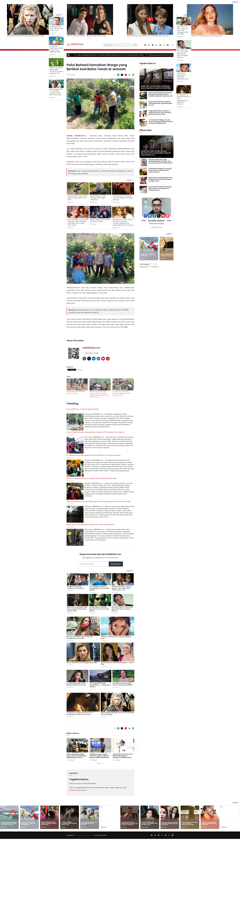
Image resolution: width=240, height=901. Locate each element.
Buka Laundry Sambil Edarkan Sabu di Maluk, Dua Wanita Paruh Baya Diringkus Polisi (160, 179)
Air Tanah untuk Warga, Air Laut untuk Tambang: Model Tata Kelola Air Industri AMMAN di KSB (160, 121)
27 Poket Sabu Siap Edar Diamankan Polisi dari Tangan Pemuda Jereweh (121, 393)
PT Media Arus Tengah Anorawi (84, 835)
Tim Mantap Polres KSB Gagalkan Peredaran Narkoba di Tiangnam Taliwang (93, 455)
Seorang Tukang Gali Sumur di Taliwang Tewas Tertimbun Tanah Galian (92, 478)
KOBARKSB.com (91, 347)
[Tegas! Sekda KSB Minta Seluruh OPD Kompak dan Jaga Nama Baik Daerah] (143, 107)
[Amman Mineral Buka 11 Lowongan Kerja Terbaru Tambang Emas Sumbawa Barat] (143, 174)
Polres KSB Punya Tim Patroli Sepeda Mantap (83, 409)
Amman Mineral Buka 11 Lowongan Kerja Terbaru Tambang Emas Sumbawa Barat (160, 170)
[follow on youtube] (153, 45)
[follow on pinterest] (160, 45)
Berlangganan (116, 564)
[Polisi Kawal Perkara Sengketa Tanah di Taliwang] (77, 384)
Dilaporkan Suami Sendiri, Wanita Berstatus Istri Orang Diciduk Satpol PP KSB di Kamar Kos (156, 153)
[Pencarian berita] (135, 45)
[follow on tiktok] (164, 45)
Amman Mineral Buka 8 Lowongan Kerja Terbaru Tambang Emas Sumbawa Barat (160, 188)
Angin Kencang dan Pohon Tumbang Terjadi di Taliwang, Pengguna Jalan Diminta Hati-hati (98, 501)
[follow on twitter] (156, 45)
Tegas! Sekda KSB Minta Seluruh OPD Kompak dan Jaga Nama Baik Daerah (160, 103)
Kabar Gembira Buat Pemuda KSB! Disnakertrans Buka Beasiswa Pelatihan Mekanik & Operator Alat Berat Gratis (160, 95)
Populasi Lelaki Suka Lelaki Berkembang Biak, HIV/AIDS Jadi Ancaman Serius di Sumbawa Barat (160, 161)
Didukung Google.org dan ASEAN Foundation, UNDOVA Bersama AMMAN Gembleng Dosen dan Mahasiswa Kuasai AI (84, 55)
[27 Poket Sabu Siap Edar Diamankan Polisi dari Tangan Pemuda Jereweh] (123, 384)
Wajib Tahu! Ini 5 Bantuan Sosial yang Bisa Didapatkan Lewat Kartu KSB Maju (156, 87)
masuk (80, 783)
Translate (155, 267)
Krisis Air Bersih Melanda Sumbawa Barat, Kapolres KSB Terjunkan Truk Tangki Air (96, 432)
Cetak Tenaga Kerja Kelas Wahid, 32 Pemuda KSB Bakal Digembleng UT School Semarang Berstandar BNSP (76, 756)
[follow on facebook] (145, 45)
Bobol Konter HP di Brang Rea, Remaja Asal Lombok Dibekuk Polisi (90, 524)
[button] (172, 45)
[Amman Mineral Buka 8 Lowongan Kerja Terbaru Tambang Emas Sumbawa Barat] (143, 192)
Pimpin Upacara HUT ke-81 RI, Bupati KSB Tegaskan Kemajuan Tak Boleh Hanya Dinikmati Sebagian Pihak (159, 55)
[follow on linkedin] (168, 45)
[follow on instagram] (149, 45)
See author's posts (92, 353)
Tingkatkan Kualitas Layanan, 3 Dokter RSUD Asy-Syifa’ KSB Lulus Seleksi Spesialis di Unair (159, 112)
